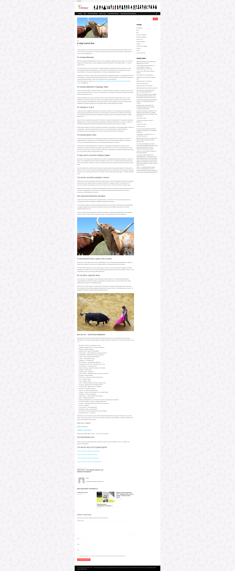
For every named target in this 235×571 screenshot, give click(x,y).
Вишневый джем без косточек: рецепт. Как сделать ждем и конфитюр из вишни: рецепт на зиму (146, 140)
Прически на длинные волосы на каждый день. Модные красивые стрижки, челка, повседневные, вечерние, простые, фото (146, 95)
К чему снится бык (140, 126)
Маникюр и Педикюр (141, 37)
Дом (85, 13)
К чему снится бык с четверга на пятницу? (87, 454)
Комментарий (80, 520)
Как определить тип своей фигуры (144, 75)
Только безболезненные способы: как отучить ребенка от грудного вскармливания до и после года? (145, 67)
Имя (78, 538)
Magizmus (120, 441)
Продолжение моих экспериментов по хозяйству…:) (104, 505)
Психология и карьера (113, 13)
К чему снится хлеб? (141, 124)
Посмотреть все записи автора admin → (95, 481)
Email (78, 544)
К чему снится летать (82, 492)
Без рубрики (139, 28)
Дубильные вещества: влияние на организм (146, 88)
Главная (80, 13)
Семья (137, 50)
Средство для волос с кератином (144, 85)
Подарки (138, 43)
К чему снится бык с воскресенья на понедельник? (89, 461)
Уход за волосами (140, 53)
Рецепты (138, 48)
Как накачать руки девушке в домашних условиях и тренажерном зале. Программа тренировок (146, 130)
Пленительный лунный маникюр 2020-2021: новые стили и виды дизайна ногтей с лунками (146, 101)
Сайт (78, 550)
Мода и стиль (102, 13)
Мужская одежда (140, 41)
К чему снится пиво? (141, 118)
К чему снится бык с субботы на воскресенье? (88, 458)
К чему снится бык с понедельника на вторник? (88, 451)
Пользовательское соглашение (128, 13)
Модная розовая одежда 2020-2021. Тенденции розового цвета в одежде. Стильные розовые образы (125, 495)
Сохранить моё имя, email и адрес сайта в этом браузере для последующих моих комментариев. (102, 556)
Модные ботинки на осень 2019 (143, 81)
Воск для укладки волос (142, 83)
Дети (137, 30)
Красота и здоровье (92, 13)
